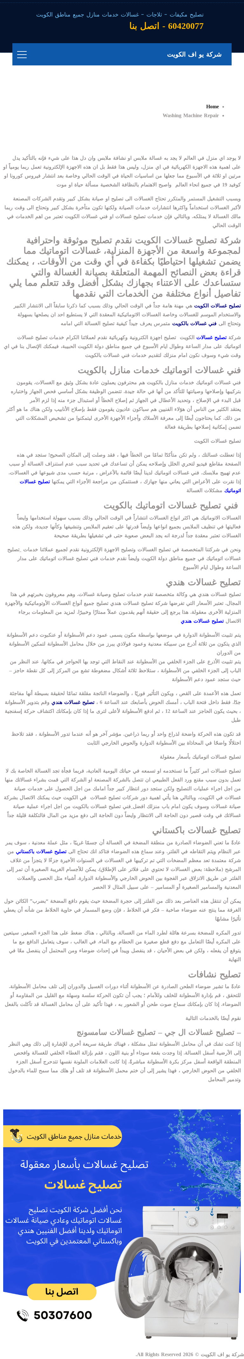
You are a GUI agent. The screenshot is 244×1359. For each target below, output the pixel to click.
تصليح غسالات (211, 337)
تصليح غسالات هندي (202, 621)
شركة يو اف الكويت (194, 54)
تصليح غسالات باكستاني (41, 851)
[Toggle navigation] (22, 54)
